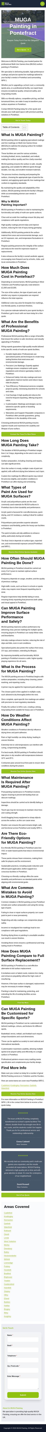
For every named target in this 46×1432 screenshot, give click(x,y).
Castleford (5, 1085)
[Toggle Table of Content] (23, 127)
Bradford (7, 1273)
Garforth (33, 1085)
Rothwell (7, 1231)
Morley (6, 1245)
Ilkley (6, 1313)
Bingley (7, 1309)
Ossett (6, 1234)
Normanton (24, 1085)
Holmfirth (7, 1288)
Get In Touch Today (23, 120)
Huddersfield (9, 1284)
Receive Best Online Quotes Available (23, 552)
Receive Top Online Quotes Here (23, 771)
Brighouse (8, 1277)
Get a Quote (21, 50)
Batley (6, 1252)
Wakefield (5, 1088)
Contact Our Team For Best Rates (23, 434)
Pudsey (7, 1266)
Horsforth (7, 1270)
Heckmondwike (10, 1256)
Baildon (7, 1302)
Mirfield (7, 1259)
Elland (6, 1298)
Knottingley (14, 1085)
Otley (6, 1295)
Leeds (6, 1238)
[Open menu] (42, 4)
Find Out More (23, 1003)
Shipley (7, 1291)
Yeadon (7, 1281)
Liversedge (8, 1263)
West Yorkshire (10, 1241)
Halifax (7, 1306)
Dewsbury (8, 1248)
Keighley (7, 1316)
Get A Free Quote (23, 1195)
